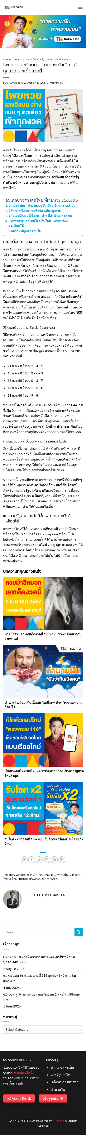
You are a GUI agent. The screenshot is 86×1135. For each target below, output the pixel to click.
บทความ (17, 59)
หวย (18, 345)
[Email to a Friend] (46, 859)
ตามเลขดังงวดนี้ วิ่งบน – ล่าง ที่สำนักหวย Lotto (40, 216)
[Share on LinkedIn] (61, 859)
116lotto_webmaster (50, 82)
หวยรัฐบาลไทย (45, 59)
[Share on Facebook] (31, 859)
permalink (52, 879)
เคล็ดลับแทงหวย (62, 59)
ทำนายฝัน (58, 1089)
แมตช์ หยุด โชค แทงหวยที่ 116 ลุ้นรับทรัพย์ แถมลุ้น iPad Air (39, 978)
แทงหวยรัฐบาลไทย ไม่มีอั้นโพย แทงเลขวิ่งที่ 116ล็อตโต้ (38, 223)
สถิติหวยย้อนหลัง (68, 296)
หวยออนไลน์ (23, 1072)
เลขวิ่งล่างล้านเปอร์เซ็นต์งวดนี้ (55, 485)
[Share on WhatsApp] (24, 859)
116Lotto (58, 1120)
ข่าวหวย (7, 59)
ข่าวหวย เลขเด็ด (62, 1067)
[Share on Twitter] (39, 859)
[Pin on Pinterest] (54, 859)
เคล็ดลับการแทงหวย (65, 1082)
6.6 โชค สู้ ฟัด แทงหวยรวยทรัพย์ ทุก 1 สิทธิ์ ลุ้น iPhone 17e (41, 997)
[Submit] (79, 932)
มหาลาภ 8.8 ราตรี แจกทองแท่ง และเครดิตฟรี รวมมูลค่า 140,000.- (39, 959)
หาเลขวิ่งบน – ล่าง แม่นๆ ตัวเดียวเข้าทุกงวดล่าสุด (42, 206)
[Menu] (80, 7)
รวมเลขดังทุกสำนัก (66, 459)
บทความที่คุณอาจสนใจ (25, 231)
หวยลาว (58, 345)
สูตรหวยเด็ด (29, 59)
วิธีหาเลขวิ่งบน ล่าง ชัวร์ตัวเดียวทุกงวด (35, 211)
